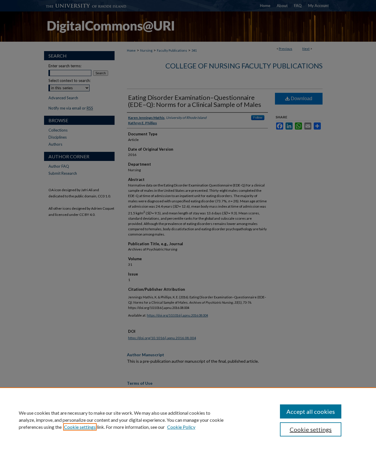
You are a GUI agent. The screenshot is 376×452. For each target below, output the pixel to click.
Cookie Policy (181, 427)
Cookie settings (80, 427)
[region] (188, 419)
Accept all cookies (310, 411)
